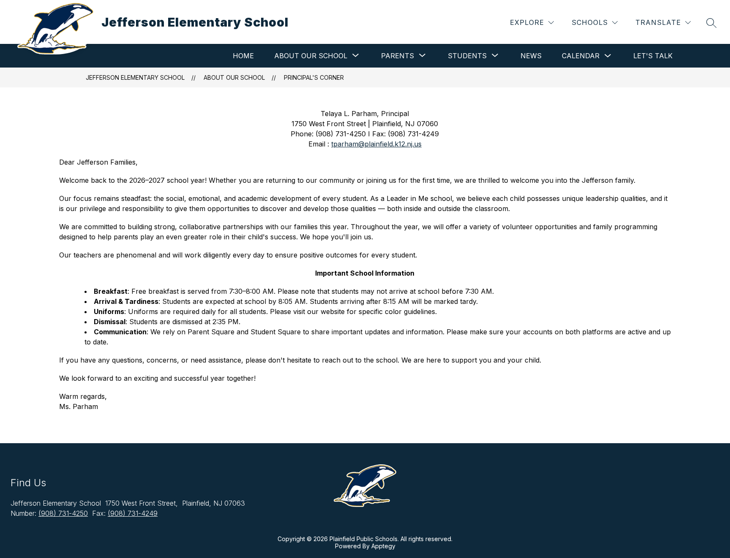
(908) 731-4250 (63, 513)
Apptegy (383, 546)
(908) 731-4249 (133, 513)
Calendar (580, 55)
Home (243, 55)
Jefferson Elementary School (135, 77)
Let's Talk (653, 55)
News (531, 55)
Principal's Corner (314, 77)
